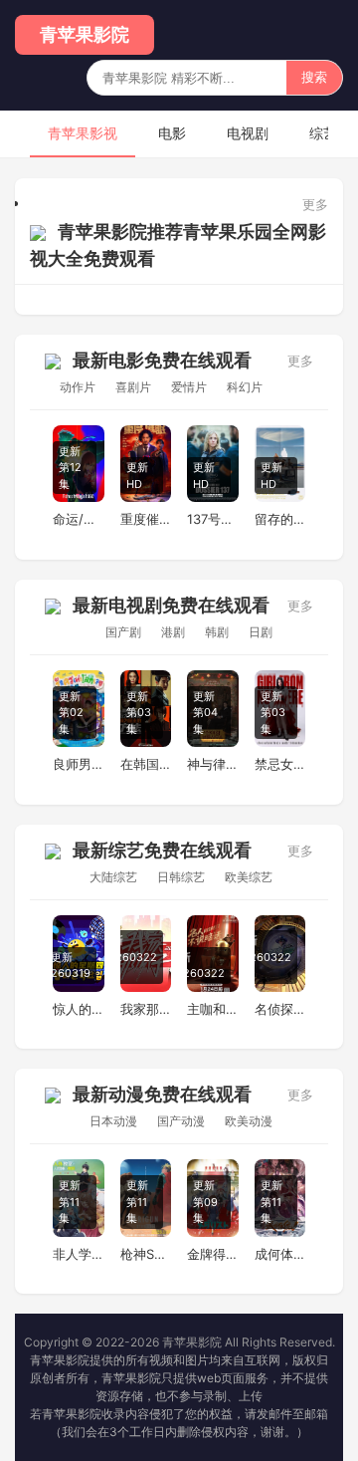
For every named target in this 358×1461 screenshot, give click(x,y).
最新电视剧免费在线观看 (171, 605)
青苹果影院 (84, 34)
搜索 (314, 77)
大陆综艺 (113, 876)
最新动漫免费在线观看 (162, 1094)
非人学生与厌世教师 (78, 1254)
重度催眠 (146, 519)
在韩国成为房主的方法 (146, 764)
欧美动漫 (248, 1120)
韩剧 (217, 631)
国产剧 (123, 631)
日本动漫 (113, 1120)
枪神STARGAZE (146, 1254)
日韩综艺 (181, 876)
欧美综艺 (248, 876)
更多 (315, 204)
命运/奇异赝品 (78, 519)
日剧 (260, 631)
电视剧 (247, 132)
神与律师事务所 (213, 764)
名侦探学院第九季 (280, 1009)
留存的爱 (280, 519)
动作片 (77, 386)
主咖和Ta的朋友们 (213, 1009)
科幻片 (245, 386)
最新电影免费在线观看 (162, 360)
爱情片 (189, 386)
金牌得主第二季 (213, 1254)
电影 (172, 132)
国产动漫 (181, 1120)
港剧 (173, 631)
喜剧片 (133, 386)
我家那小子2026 (146, 1009)
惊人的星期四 (78, 1009)
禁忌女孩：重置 (280, 764)
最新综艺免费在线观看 (162, 850)
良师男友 (78, 764)
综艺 (323, 132)
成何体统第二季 (280, 1254)
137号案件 (213, 519)
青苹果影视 (82, 132)
